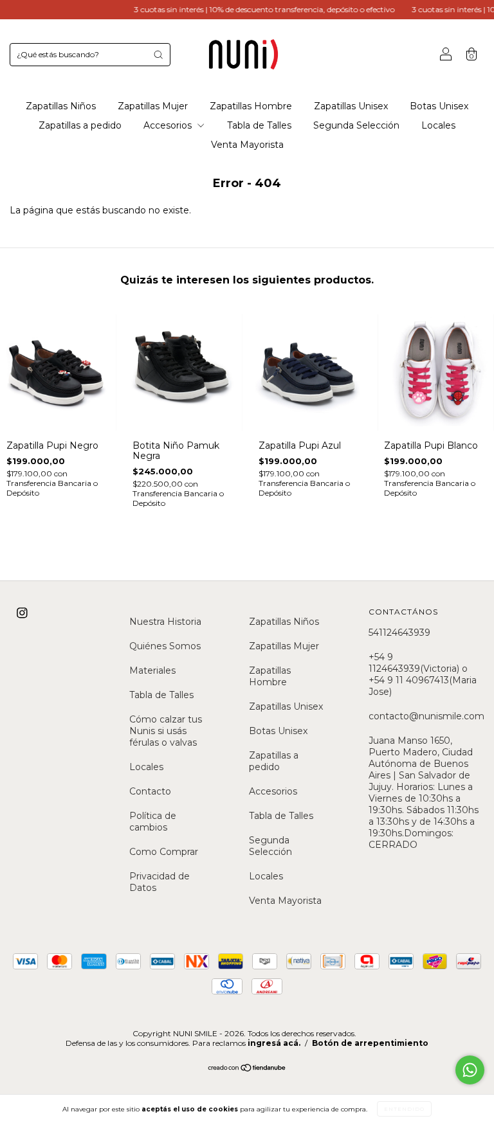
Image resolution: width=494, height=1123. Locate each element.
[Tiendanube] (247, 1069)
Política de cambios (152, 821)
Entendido (404, 1109)
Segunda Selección (356, 125)
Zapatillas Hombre (251, 106)
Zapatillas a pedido (80, 125)
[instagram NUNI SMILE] (22, 613)
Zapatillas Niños (61, 106)
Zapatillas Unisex (351, 106)
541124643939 (399, 632)
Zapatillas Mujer (153, 106)
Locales (438, 125)
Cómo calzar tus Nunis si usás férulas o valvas (165, 731)
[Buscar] (158, 55)
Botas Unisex (439, 106)
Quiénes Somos (165, 646)
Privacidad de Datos (159, 882)
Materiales (152, 670)
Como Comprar (163, 852)
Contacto (150, 791)
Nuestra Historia (165, 621)
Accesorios (168, 125)
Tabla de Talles (259, 125)
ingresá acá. (274, 1043)
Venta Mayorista (247, 144)
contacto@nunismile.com (426, 716)
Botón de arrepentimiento (370, 1043)
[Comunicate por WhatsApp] (469, 1070)
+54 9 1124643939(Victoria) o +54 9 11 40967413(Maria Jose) (423, 674)
